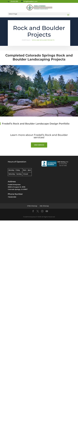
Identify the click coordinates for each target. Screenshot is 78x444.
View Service (39, 145)
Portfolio (26, 40)
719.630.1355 (14, 1)
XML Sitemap (44, 206)
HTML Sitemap (32, 206)
